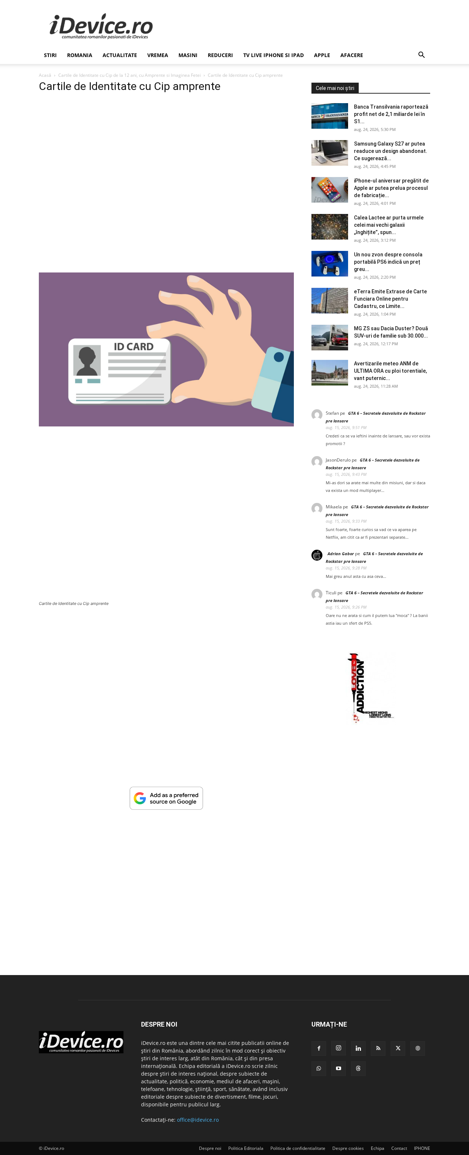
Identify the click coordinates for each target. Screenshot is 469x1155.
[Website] (417, 1048)
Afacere (351, 55)
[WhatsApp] (318, 1068)
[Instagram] (338, 1048)
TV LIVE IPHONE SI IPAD (273, 55)
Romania (79, 55)
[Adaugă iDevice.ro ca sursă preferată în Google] (166, 808)
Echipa (377, 1148)
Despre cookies (348, 1148)
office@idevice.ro (198, 1119)
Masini (187, 55)
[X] (398, 1048)
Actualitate (120, 55)
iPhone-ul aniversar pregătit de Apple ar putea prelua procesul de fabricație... (391, 188)
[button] (421, 55)
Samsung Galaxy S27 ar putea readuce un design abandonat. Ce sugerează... (390, 151)
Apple (322, 55)
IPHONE (422, 1148)
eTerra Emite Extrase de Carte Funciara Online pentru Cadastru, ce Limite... (390, 299)
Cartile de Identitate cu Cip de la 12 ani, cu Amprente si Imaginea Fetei (129, 75)
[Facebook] (318, 1048)
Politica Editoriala (245, 1148)
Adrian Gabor (341, 553)
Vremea (157, 55)
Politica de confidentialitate (297, 1148)
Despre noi (210, 1148)
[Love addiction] (371, 723)
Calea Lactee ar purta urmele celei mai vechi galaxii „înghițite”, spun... (389, 225)
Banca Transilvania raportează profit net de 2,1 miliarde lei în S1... (391, 114)
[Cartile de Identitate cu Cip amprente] (166, 424)
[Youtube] (338, 1068)
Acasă (45, 75)
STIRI (50, 55)
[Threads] (358, 1068)
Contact (399, 1148)
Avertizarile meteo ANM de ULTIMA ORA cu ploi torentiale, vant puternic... (390, 371)
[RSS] (378, 1048)
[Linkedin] (358, 1048)
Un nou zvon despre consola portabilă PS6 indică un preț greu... (388, 262)
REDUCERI (220, 55)
